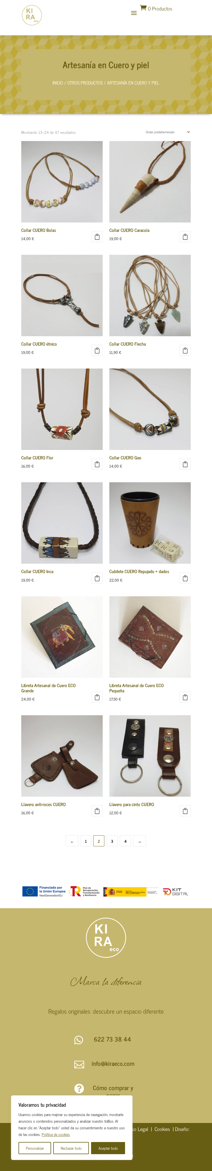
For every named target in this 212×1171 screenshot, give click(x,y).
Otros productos (85, 82)
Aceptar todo (108, 1148)
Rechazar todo (71, 1148)
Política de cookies (56, 1134)
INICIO (57, 82)
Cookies (162, 1129)
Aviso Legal (137, 1129)
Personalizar (35, 1148)
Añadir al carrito (97, 236)
